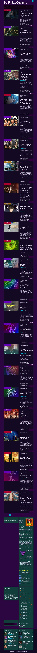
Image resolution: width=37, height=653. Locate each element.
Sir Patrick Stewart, (27, 277)
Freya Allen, (21, 298)
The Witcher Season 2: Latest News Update (26, 15)
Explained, (21, 276)
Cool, (25, 199)
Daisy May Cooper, (22, 449)
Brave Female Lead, (24, 65)
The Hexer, (25, 510)
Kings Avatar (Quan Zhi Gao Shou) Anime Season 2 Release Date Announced (26, 101)
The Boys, (27, 158)
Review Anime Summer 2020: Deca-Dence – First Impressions (26, 167)
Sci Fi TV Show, (23, 136)
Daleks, (26, 237)
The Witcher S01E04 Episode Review (26, 476)
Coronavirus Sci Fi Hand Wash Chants (26, 244)
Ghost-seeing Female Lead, (25, 91)
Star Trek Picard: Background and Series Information (26, 458)
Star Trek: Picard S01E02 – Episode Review (25, 307)
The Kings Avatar (27, 114)
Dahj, (23, 275)
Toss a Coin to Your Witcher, (24, 511)
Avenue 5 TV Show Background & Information (25, 437)
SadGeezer (27, 10)
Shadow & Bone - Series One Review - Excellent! (12, 633)
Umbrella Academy (22, 137)
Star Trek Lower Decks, (24, 66)
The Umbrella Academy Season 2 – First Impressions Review (26, 123)
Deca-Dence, (23, 180)
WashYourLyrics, (22, 256)
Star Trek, (23, 469)
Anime (21, 162)
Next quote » (21, 626)
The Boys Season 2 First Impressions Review (25, 145)
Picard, (24, 200)
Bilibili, (26, 113)
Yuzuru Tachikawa (22, 181)
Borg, (22, 275)
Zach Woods (21, 450)
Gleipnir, (25, 220)
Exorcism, (25, 90)
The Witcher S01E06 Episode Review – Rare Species (26, 372)
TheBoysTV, (21, 159)
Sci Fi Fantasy (22, 429)
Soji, (28, 363)
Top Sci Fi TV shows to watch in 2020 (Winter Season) (26, 188)
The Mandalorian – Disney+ (24, 616)
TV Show (22, 28)
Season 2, (27, 24)
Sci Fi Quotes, (23, 255)
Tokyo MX (28, 220)
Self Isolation (26, 238)
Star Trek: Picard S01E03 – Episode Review (25, 264)
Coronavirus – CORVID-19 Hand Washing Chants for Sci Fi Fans (26, 602)
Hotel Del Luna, (28, 199)
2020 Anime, (23, 219)
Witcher (25, 256)
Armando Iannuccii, (24, 448)
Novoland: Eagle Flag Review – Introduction (25, 415)
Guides (5, 7)
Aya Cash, (23, 157)
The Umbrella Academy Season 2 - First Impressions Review (12, 646)
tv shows (23, 201)
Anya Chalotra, (23, 23)
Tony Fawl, (26, 67)
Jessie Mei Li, (28, 44)
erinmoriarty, (26, 157)
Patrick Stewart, (28, 468)
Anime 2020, (23, 113)
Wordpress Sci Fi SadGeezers (25, 573)
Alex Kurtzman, (23, 468)
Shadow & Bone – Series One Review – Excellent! (26, 32)
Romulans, (23, 277)
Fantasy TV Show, (24, 44)
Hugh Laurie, (26, 449)
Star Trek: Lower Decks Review (25, 53)
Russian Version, (22, 510)
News (21, 11)
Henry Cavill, (21, 24)
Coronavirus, (23, 237)
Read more (31, 25)
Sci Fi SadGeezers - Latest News (26, 578)
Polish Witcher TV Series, (26, 509)
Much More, (28, 298)
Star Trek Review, (27, 66)
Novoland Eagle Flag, (23, 428)
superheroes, (27, 136)
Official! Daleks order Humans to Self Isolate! (25, 227)
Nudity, (21, 407)
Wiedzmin (26, 511)
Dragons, (27, 383)
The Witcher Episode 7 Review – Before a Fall (26, 330)
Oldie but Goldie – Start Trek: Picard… (26, 613)
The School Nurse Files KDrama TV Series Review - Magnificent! (12, 641)
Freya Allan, (27, 23)
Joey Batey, (24, 24)
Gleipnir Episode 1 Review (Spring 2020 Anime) (26, 208)
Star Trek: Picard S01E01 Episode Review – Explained (26, 350)
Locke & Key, (21, 200)
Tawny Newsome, (22, 67)
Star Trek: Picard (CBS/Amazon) (25, 604)
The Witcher (25, 299)
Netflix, (21, 488)
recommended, (27, 200)
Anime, (26, 219)
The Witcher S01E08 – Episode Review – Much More (26, 286)
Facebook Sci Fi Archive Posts (25, 575)
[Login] (32, 1)
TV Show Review (25, 159)
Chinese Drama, (24, 427)
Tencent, (24, 114)
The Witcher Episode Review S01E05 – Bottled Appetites (26, 393)
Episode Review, (27, 275)
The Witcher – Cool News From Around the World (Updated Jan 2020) (26, 498)
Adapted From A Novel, (25, 89)
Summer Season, (28, 180)
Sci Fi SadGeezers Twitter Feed (26, 581)
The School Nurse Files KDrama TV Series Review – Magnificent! (25, 77)
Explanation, (24, 276)
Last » (22, 514)
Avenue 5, (23, 199)
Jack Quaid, (28, 65)
